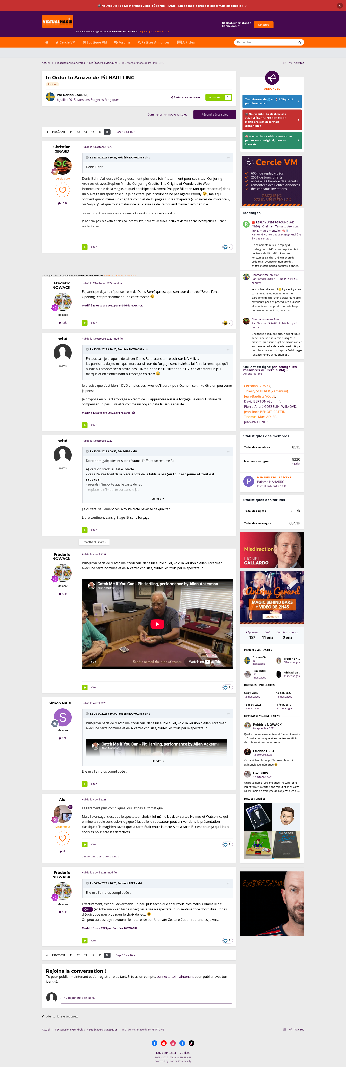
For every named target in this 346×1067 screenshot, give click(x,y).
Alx (62, 799)
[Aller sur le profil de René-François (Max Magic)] (246, 224)
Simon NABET (62, 703)
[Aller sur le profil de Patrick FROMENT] (246, 276)
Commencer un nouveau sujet (167, 114)
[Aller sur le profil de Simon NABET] (63, 717)
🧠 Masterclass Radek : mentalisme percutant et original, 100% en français (268, 140)
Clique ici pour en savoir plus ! (154, 31)
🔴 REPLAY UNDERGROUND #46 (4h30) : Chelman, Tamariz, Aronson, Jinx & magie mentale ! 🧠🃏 (275, 226)
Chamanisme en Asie (265, 275)
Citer (94, 247)
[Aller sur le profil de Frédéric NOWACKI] (63, 302)
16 (107, 132)
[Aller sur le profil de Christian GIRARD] (63, 166)
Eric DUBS (124, 451)
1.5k (64, 738)
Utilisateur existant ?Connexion (236, 24)
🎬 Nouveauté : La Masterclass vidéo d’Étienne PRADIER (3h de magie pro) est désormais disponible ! (170, 6)
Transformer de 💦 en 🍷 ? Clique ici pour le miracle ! (269, 101)
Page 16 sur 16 (125, 132)
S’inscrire (263, 24)
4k (64, 851)
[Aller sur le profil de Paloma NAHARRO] (248, 481)
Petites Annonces (155, 42)
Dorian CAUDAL (75, 95)
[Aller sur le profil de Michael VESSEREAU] (279, 674)
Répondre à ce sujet (215, 114)
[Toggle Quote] (88, 157)
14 (92, 132)
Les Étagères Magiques (102, 99)
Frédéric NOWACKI (130, 157)
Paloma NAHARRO (271, 482)
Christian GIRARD (61, 149)
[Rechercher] (299, 42)
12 (78, 132)
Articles (188, 42)
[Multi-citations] (85, 247)
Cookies (185, 1053)
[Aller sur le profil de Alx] (63, 814)
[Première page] (47, 132)
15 (100, 132)
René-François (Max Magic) (272, 234)
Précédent (58, 132)
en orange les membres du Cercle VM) (270, 368)
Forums (124, 42)
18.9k (64, 203)
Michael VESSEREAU (296, 672)
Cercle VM (67, 42)
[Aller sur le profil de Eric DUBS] (247, 674)
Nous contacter (166, 1053)
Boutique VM (96, 42)
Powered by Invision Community (173, 1061)
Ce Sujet (285, 42)
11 (71, 132)
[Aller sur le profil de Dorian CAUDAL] (50, 96)
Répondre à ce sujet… (81, 998)
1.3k (64, 322)
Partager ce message (186, 97)
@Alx (87, 909)
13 (85, 132)
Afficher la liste (252, 373)
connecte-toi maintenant (175, 976)
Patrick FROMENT (266, 279)
